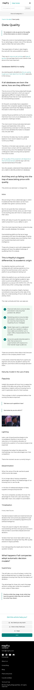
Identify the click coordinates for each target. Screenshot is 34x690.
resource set (14, 56)
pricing (20, 56)
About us (5, 661)
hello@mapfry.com (8, 651)
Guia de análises (7, 678)
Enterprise (5, 657)
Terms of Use (6, 682)
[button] (30, 3)
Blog (3, 669)
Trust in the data (6, 19)
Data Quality (15, 19)
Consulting (5, 665)
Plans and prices (7, 673)
